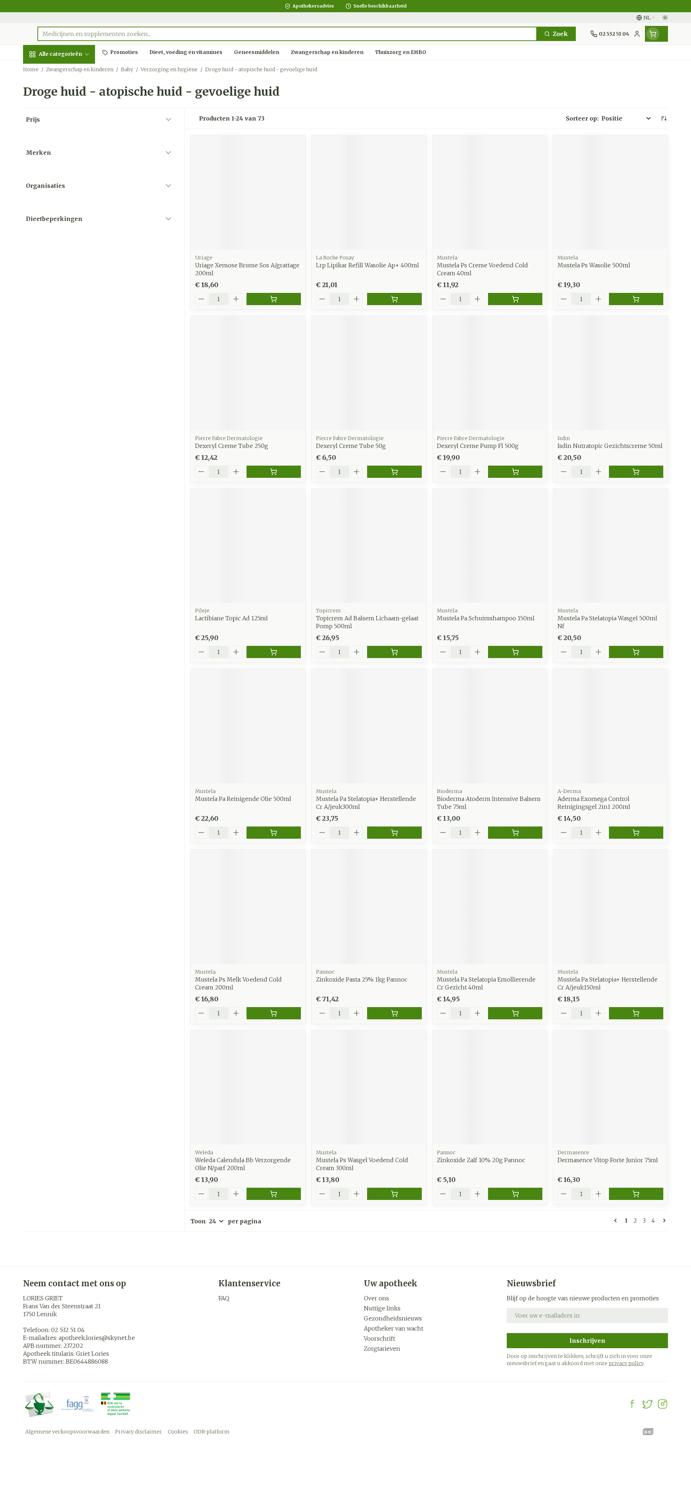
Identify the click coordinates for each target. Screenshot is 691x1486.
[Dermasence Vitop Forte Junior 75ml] (610, 1087)
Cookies (178, 1431)
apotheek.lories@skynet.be (97, 1337)
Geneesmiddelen (69, 259)
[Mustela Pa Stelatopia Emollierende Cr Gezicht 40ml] (490, 907)
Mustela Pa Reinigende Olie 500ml (243, 798)
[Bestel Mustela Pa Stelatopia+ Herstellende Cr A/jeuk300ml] (394, 832)
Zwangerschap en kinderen (69, 152)
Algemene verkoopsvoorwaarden (67, 1431)
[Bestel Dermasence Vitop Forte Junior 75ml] (636, 1194)
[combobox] (287, 34)
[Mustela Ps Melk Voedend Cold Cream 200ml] (248, 907)
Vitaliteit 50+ (69, 174)
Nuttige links (382, 1308)
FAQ (223, 1298)
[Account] (637, 33)
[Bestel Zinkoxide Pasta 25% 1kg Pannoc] (394, 1013)
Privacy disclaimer (138, 1431)
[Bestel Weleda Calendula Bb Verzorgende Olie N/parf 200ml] (274, 1194)
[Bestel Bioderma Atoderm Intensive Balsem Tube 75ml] (515, 832)
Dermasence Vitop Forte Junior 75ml (607, 1160)
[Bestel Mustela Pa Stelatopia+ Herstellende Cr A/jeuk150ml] (636, 1013)
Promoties (44, 70)
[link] (617, 1220)
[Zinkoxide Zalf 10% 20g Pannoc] (490, 1087)
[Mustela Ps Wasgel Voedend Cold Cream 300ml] (369, 1087)
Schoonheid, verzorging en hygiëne (69, 97)
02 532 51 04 (68, 1329)
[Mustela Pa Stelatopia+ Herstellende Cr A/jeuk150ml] (610, 907)
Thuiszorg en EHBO (69, 220)
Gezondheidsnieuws (393, 1318)
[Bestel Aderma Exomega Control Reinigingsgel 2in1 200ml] (636, 832)
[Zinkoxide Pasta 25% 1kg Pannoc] (369, 907)
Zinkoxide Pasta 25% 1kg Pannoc (361, 979)
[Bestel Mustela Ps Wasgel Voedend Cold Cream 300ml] (394, 1194)
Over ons (376, 1298)
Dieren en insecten (69, 240)
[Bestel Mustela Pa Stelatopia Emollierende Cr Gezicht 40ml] (515, 1013)
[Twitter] (647, 1404)
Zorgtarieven (382, 1348)
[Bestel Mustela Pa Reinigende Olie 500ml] (274, 832)
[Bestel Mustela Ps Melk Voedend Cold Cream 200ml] (274, 1013)
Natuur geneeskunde (69, 198)
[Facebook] (632, 1404)
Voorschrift (379, 1338)
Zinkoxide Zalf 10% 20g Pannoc (481, 1160)
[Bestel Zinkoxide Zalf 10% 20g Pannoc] (515, 1194)
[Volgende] (663, 1220)
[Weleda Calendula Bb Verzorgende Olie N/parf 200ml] (248, 1087)
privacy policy (626, 1363)
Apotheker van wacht (393, 1328)
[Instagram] (662, 1404)
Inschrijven (587, 1340)
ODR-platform (212, 1431)
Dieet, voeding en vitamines (69, 126)
